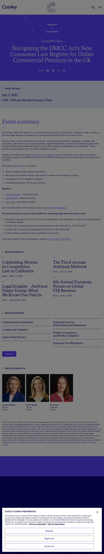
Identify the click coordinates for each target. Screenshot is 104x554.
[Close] (97, 512)
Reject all (49, 538)
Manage (49, 531)
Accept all (49, 546)
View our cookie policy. (38, 524)
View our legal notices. (56, 524)
